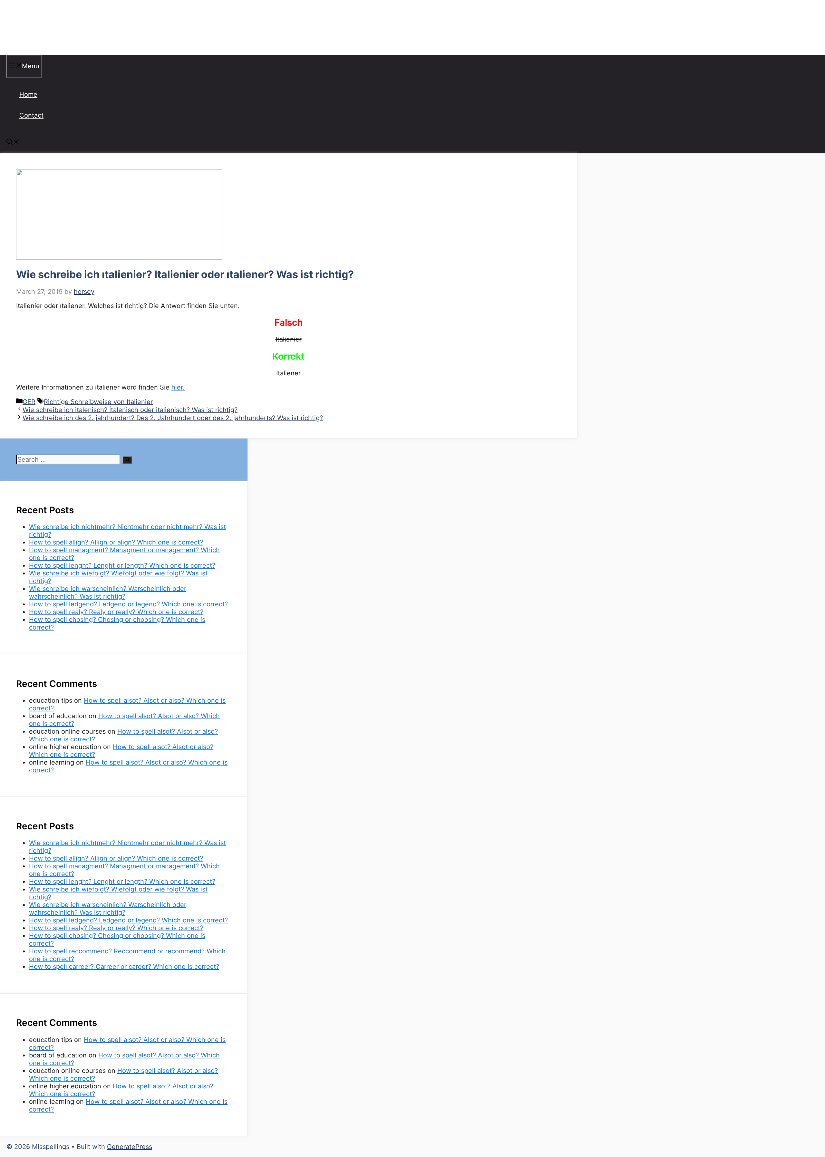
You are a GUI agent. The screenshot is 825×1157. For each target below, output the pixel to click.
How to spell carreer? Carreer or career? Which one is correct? (124, 966)
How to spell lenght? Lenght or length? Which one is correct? (122, 565)
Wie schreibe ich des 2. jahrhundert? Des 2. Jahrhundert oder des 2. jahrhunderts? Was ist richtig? (173, 418)
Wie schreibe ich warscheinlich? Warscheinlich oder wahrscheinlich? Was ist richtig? (107, 592)
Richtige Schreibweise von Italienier (98, 402)
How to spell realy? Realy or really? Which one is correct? (116, 612)
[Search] (127, 460)
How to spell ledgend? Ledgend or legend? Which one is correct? (128, 604)
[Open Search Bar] (12, 143)
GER (29, 402)
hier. (178, 387)
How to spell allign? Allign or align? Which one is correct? (116, 542)
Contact (31, 115)
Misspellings (39, 27)
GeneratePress (129, 1147)
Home (28, 94)
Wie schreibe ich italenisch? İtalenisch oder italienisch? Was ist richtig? (130, 410)
